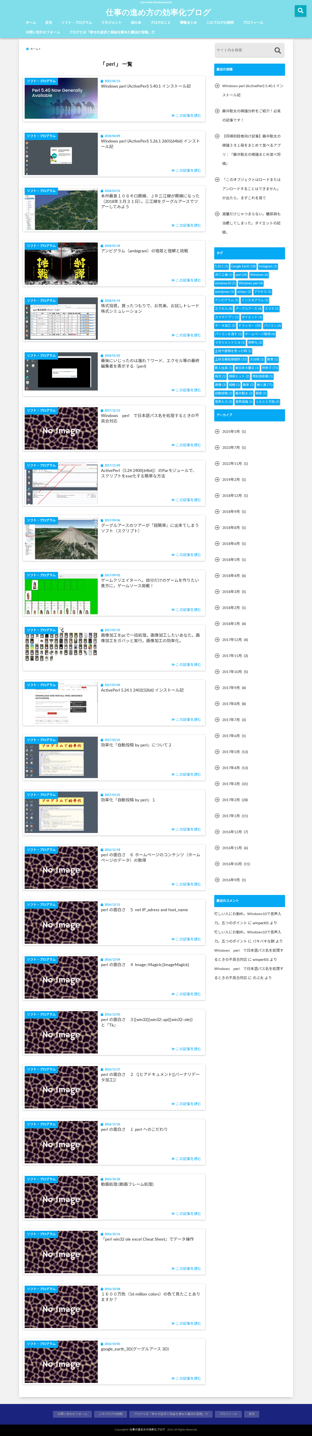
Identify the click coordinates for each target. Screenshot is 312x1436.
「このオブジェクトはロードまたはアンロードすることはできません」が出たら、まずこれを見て (251, 189)
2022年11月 (232, 464)
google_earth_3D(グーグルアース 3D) (135, 1349)
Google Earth (243, 266)
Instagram (268, 266)
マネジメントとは (230, 342)
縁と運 (265, 385)
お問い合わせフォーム (43, 32)
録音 (261, 393)
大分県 (257, 359)
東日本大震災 (247, 368)
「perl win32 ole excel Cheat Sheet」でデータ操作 (147, 1239)
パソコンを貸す (228, 334)
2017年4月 (231, 768)
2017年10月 (232, 672)
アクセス (262, 292)
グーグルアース (248, 308)
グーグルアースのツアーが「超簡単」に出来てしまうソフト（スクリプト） (150, 528)
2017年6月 (231, 736)
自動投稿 (223, 393)
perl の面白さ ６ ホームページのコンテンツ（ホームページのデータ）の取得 (150, 857)
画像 (220, 385)
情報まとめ (188, 22)
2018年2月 (231, 608)
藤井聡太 (244, 393)
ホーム (31, 22)
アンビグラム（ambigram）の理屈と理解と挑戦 (144, 251)
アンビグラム (226, 300)
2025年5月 (231, 432)
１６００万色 (267, 402)
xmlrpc (244, 292)
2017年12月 (232, 640)
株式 (220, 376)
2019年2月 (231, 480)
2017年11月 (232, 656)
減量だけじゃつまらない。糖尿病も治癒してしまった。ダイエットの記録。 (251, 223)
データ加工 (225, 325)
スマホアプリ (227, 317)
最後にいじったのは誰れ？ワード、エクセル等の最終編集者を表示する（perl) (150, 363)
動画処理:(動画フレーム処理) (127, 1185)
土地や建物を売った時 (233, 351)
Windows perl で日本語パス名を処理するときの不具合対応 (150, 418)
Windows (259, 275)
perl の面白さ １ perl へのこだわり (134, 1130)
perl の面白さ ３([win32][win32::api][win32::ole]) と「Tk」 (149, 1022)
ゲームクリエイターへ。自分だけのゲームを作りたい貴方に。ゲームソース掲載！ (150, 583)
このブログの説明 (220, 22)
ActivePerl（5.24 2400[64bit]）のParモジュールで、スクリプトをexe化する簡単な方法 (149, 473)
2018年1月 (231, 624)
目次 (48, 22)
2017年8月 (231, 704)
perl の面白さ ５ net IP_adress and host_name (144, 910)
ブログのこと (160, 22)
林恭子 (270, 368)
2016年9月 (231, 880)
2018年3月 (231, 592)
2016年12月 (232, 832)
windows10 (225, 283)
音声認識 (244, 402)
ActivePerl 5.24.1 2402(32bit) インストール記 (142, 690)
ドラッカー (249, 325)
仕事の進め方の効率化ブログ (158, 12)
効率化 (255, 342)
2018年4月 (231, 576)
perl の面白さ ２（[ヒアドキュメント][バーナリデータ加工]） (150, 1077)
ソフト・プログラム (76, 22)
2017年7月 (231, 720)
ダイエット (252, 317)
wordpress (224, 292)
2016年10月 (232, 864)
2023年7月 (231, 448)
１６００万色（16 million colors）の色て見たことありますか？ (150, 1297)
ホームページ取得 (260, 334)
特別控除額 (262, 376)
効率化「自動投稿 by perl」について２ (136, 745)
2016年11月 (232, 848)
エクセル (223, 308)
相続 (234, 385)
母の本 (136, 22)
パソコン (272, 325)
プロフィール (253, 22)
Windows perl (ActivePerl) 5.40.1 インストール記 (146, 86)
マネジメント (111, 22)
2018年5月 (231, 560)
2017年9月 (231, 688)
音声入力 (223, 402)
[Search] (277, 51)
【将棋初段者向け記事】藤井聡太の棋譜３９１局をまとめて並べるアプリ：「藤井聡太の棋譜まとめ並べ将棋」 (251, 150)
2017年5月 (231, 752)
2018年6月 (231, 544)
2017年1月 (231, 816)
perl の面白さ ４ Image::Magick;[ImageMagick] (145, 965)
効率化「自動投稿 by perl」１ (128, 800)
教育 (272, 359)
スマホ (272, 308)
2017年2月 (231, 800)
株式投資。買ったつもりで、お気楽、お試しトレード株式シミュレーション (150, 308)
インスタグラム (254, 300)
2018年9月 (231, 512)
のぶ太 (258, 978)
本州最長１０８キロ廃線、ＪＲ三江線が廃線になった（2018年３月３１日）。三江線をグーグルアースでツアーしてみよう (150, 201)
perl (241, 275)
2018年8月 (231, 528)
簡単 (248, 385)
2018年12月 (232, 496)
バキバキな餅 (264, 941)
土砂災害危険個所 (231, 359)
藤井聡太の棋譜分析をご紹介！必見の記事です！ (251, 115)
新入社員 (223, 368)
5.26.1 (221, 266)
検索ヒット (239, 376)
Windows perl (251, 283)
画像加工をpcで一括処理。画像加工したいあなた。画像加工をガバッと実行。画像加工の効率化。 (150, 638)
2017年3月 (231, 784)
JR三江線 (224, 275)
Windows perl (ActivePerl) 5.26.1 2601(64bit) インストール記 (150, 144)
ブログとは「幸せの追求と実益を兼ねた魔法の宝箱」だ (112, 32)
